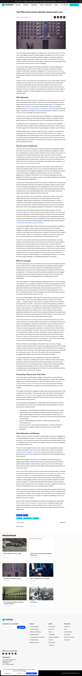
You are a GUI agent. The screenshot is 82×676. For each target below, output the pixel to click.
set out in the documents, (30, 395)
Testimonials (51, 634)
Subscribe (21, 627)
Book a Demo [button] (74, 5)
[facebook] (3, 653)
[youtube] (12, 653)
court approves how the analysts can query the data (32, 503)
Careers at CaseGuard (54, 637)
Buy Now (51, 639)
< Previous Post (20, 522)
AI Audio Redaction (34, 629)
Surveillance (19, 518)
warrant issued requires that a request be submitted (40, 108)
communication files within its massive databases (30, 222)
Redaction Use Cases (69, 637)
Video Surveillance (27, 518)
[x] (6, 653)
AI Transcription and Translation (37, 637)
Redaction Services (34, 642)
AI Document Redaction (35, 632)
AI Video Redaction (34, 626)
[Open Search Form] (61, 5)
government (60, 71)
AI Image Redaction (34, 634)
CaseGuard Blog (68, 632)
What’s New (67, 639)
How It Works (52, 626)
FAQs (65, 629)
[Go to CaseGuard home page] (7, 5)
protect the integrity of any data (29, 452)
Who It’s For (51, 629)
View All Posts (19, 526)
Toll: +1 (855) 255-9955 (8, 664)
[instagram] (15, 653)
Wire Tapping (35, 518)
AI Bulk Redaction (34, 639)
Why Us (50, 632)
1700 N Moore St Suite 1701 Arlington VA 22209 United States (9, 661)
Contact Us (51, 645)
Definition (19, 515)
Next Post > (63, 522)
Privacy (25, 515)
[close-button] (80, 1)
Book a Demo (52, 642)
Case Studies (67, 634)
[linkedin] (9, 653)
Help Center (67, 626)
